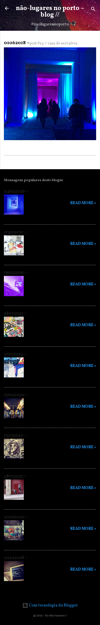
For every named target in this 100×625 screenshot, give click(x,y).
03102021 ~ (15, 232)
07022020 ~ (16, 395)
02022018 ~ (15, 558)
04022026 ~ (16, 191)
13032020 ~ (15, 436)
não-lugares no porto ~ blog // (50, 12)
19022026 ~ (15, 273)
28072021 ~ (15, 314)
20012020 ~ (16, 517)
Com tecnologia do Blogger (53, 605)
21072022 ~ (15, 354)
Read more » (83, 203)
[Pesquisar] (93, 9)
